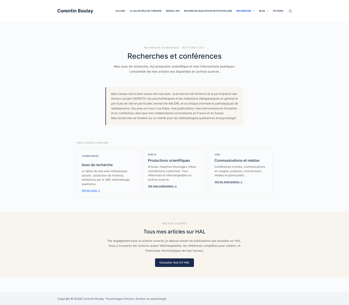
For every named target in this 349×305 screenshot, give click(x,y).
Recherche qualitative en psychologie (208, 10)
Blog (262, 10)
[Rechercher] (290, 11)
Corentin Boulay (75, 10)
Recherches (243, 10)
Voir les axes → (91, 190)
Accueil (120, 10)
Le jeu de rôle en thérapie (145, 10)
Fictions (278, 10)
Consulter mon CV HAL (174, 262)
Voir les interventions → (228, 181)
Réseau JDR (173, 10)
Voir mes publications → (162, 186)
